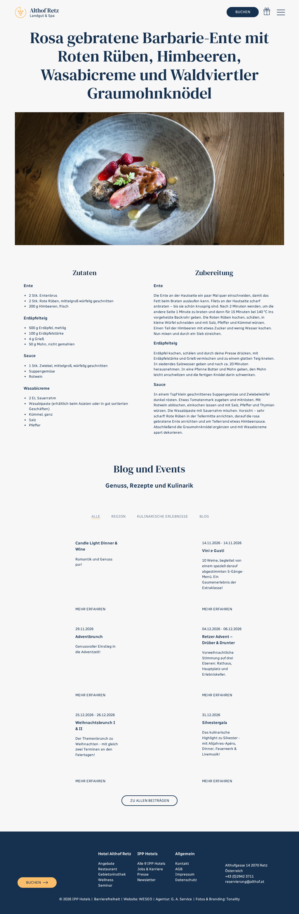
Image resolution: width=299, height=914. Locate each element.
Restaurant (107, 869)
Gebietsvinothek (112, 874)
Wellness (105, 880)
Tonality (233, 899)
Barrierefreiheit (107, 899)
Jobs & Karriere (150, 869)
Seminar (105, 885)
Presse (143, 874)
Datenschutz (186, 880)
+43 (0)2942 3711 (239, 876)
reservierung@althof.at (244, 881)
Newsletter (146, 880)
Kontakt (182, 863)
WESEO (145, 899)
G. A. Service (181, 899)
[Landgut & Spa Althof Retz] (37, 12)
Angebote (106, 863)
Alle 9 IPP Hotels (151, 863)
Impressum (184, 874)
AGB (178, 869)
